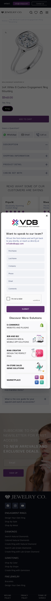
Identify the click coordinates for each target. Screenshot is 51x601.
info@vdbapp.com (15, 243)
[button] (47, 216)
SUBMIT (25, 309)
